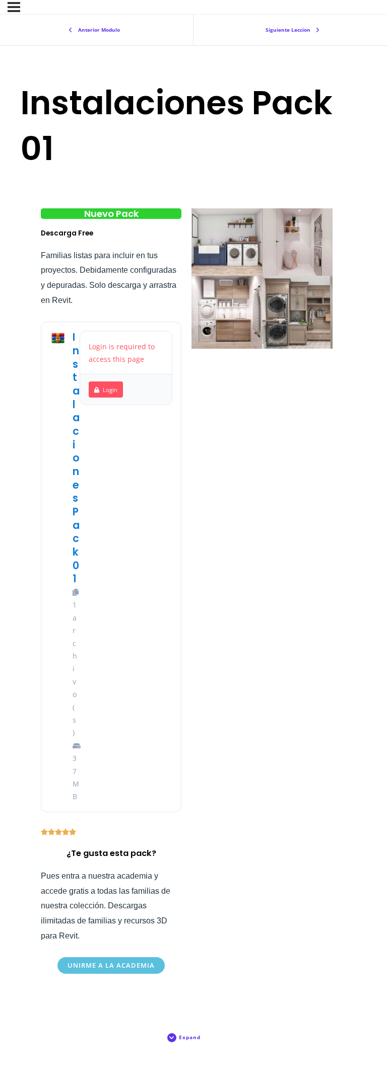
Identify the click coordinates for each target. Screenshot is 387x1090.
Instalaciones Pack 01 (76, 458)
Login (110, 390)
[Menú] (14, 7)
